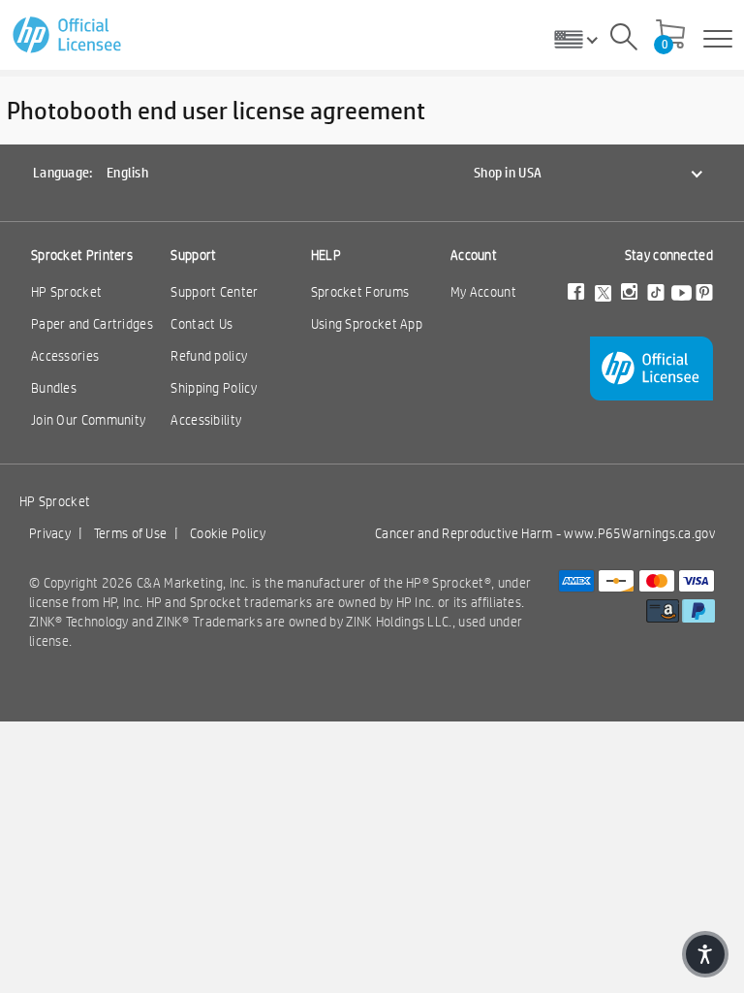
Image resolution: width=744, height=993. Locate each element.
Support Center (214, 292)
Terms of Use (131, 533)
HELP (326, 255)
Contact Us (201, 324)
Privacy (50, 533)
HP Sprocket (66, 292)
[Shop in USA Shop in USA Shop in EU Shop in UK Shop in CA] (583, 39)
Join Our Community (88, 420)
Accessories (65, 356)
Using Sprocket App (366, 324)
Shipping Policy (213, 388)
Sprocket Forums (360, 292)
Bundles (54, 388)
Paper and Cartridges (92, 324)
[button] (705, 954)
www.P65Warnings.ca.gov (639, 533)
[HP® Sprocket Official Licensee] (68, 35)
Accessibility (205, 420)
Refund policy (208, 356)
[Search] (623, 39)
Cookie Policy (227, 533)
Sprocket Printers (82, 255)
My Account (483, 292)
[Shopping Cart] (670, 35)
